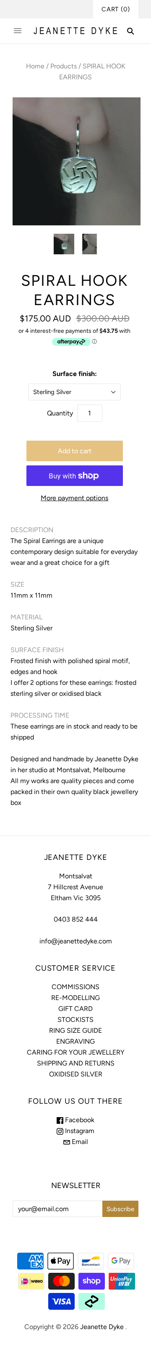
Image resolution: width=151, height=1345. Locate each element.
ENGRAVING (75, 1041)
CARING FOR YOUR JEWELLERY (76, 1052)
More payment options (74, 498)
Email (79, 1142)
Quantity (60, 413)
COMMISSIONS (75, 987)
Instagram (78, 1131)
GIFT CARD (75, 1009)
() (116, 9)
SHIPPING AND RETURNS (76, 1063)
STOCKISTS (75, 1020)
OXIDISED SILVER (75, 1074)
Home (35, 66)
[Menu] (18, 31)
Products (63, 66)
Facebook (78, 1120)
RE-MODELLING (75, 998)
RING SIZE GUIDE (75, 1030)
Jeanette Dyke (102, 1327)
